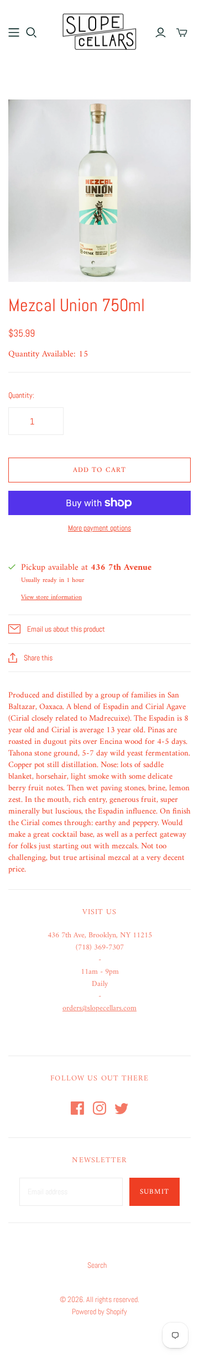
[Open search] (31, 32)
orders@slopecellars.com (99, 1008)
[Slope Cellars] (99, 30)
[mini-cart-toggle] (182, 33)
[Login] (160, 33)
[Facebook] (77, 1108)
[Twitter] (121, 1108)
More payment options (99, 528)
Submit (154, 1191)
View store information (51, 598)
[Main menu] (13, 32)
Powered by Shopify (99, 1311)
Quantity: (21, 395)
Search (97, 1265)
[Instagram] (99, 1108)
